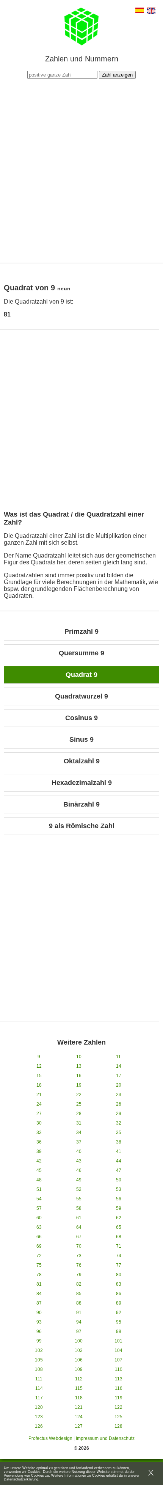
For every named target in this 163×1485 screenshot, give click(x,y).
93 (39, 1322)
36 (39, 1142)
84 (39, 1293)
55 (79, 1198)
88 (79, 1303)
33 (39, 1132)
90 (39, 1312)
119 (118, 1397)
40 (79, 1151)
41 (118, 1151)
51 (39, 1189)
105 (39, 1360)
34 (79, 1132)
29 (118, 1113)
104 (118, 1350)
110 (118, 1369)
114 (39, 1388)
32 (118, 1123)
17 (118, 1075)
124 (79, 1416)
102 (39, 1350)
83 (118, 1284)
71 (118, 1246)
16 (79, 1075)
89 (118, 1303)
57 (39, 1208)
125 (118, 1416)
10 (79, 1056)
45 (39, 1170)
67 (79, 1236)
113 (118, 1379)
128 (118, 1426)
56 (118, 1198)
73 (79, 1255)
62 (118, 1217)
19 (79, 1085)
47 (118, 1170)
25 (79, 1104)
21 (39, 1094)
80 (118, 1274)
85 (79, 1293)
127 (79, 1426)
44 (118, 1161)
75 (39, 1265)
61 (79, 1217)
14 (118, 1066)
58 (79, 1208)
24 (39, 1104)
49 (79, 1180)
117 (39, 1397)
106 (79, 1360)
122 (118, 1407)
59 (118, 1208)
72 (39, 1255)
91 (79, 1312)
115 (79, 1388)
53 (118, 1189)
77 (118, 1265)
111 (38, 1379)
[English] (151, 12)
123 (39, 1416)
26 (118, 1104)
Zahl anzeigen (117, 75)
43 (79, 1161)
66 (39, 1236)
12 (39, 1066)
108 (39, 1369)
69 (39, 1246)
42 (39, 1161)
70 (79, 1246)
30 (39, 1123)
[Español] (139, 11)
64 (79, 1227)
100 (79, 1341)
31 (79, 1123)
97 (79, 1331)
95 (118, 1322)
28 (79, 1113)
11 (118, 1056)
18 (39, 1085)
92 (118, 1312)
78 (39, 1274)
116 (118, 1388)
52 (79, 1189)
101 (118, 1341)
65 (118, 1227)
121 (79, 1407)
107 (118, 1360)
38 (118, 1142)
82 (79, 1284)
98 (118, 1331)
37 (79, 1142)
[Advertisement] (81, 169)
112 (79, 1379)
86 (118, 1293)
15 (39, 1075)
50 (118, 1180)
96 (39, 1331)
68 (118, 1236)
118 (79, 1397)
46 (79, 1170)
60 (39, 1217)
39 (39, 1151)
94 (79, 1322)
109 (79, 1369)
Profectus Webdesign (50, 1438)
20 (118, 1085)
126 (39, 1426)
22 (79, 1094)
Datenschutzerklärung (21, 1479)
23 (118, 1094)
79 (79, 1274)
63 (39, 1227)
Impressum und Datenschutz (105, 1438)
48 (39, 1180)
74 (118, 1255)
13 (79, 1066)
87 (39, 1303)
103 (79, 1350)
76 (79, 1265)
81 (39, 1284)
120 (39, 1407)
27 (39, 1113)
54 (39, 1198)
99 (39, 1341)
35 (118, 1132)
